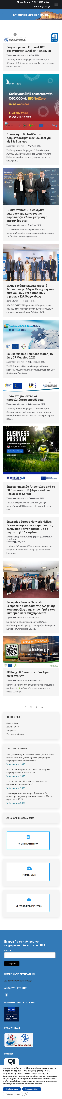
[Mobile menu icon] (56, 4)
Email (7, 950)
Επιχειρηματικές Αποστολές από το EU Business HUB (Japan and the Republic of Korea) (30, 490)
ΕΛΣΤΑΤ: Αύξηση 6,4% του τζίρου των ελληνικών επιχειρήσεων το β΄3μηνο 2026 (28, 771)
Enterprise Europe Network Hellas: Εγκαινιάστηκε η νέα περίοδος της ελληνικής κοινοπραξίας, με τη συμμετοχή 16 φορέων (29, 527)
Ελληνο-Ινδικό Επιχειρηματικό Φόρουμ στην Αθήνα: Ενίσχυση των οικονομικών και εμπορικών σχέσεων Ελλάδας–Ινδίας (30, 291)
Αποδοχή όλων (12, 1089)
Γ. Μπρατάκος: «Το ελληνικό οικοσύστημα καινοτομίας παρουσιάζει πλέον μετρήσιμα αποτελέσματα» (26, 215)
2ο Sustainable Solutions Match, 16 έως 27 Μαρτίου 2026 (29, 355)
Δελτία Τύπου (12, 301)
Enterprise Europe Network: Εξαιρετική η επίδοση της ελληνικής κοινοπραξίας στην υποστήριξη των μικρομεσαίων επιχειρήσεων (30, 608)
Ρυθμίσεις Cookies (13, 1094)
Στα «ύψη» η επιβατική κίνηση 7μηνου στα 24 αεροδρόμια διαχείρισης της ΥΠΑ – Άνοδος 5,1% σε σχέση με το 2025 (29, 796)
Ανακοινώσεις (12, 537)
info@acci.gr (44, 6)
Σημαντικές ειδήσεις (15, 55)
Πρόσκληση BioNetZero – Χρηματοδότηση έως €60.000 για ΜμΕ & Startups (28, 138)
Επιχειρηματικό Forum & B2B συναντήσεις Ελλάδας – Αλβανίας (28, 49)
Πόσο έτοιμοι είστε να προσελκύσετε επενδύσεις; (25, 397)
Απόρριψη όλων (31, 1089)
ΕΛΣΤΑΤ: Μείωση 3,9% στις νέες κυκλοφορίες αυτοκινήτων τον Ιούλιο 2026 (26, 783)
